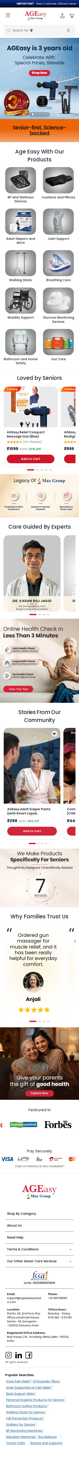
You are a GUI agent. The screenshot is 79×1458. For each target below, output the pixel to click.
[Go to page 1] (30, 470)
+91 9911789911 (57, 1298)
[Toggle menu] (8, 15)
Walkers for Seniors (20, 1424)
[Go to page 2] (37, 470)
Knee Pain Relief (18, 1381)
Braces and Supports (46, 1443)
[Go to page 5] (50, 470)
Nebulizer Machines (21, 1437)
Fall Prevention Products (24, 1418)
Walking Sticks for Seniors (25, 1412)
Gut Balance (47, 1437)
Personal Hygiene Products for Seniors (35, 1400)
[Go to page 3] (41, 470)
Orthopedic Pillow (46, 1381)
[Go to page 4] (46, 470)
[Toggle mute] (55, 734)
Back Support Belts (20, 1394)
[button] (33, 114)
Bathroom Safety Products (26, 1406)
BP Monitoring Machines (24, 1430)
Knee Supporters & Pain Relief (28, 1387)
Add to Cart (30, 459)
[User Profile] (62, 16)
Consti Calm (15, 1443)
